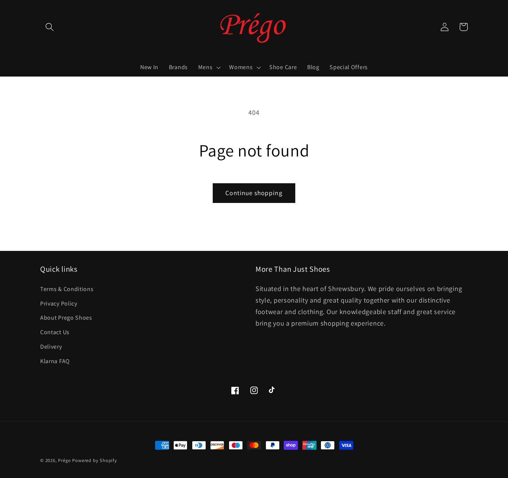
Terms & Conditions (66, 289)
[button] (49, 26)
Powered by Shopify (94, 460)
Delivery (51, 347)
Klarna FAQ (55, 361)
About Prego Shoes (66, 318)
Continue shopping (254, 192)
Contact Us (55, 332)
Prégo (64, 460)
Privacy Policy (58, 303)
